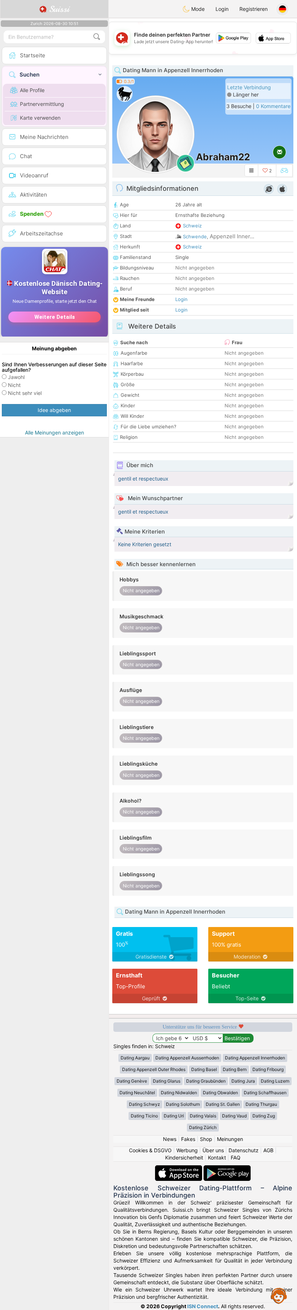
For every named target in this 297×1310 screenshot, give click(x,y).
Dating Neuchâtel (137, 1092)
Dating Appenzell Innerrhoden (255, 1057)
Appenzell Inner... (232, 236)
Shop (206, 1139)
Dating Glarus (166, 1081)
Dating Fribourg (268, 1069)
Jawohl (16, 377)
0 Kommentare (273, 106)
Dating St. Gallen (223, 1104)
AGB (268, 1150)
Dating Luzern (275, 1081)
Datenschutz (244, 1150)
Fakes (188, 1139)
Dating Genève (132, 1081)
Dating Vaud (234, 1116)
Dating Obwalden (220, 1092)
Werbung (187, 1150)
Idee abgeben (54, 410)
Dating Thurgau (261, 1104)
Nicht (14, 385)
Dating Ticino (144, 1116)
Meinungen (230, 1139)
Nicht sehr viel (25, 393)
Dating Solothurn (183, 1104)
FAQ (235, 1157)
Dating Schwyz (144, 1104)
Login (222, 9)
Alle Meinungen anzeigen (54, 432)
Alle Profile (32, 90)
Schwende (195, 236)
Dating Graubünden (206, 1081)
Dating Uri (174, 1116)
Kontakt (217, 1157)
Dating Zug (263, 1116)
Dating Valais (203, 1116)
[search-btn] (96, 36)
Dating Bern (235, 1069)
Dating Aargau (135, 1057)
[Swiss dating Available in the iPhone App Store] (179, 1169)
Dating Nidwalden (179, 1092)
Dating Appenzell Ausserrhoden (187, 1057)
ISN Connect (202, 1306)
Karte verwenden (40, 118)
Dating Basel (204, 1069)
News (169, 1139)
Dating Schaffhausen (265, 1092)
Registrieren (253, 9)
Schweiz (192, 225)
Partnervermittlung (42, 104)
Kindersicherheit (184, 1157)
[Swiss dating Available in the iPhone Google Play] (227, 1169)
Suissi (58, 9)
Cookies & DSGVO (150, 1150)
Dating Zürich (203, 1127)
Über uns (213, 1150)
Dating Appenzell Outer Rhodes (153, 1069)
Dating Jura (243, 1081)
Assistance (278, 1295)
